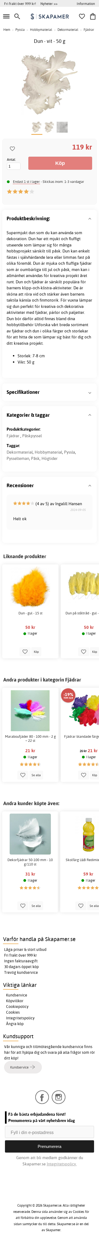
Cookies (13, 1012)
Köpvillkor (14, 1000)
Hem (6, 30)
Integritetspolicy (20, 1018)
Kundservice (16, 995)
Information (86, 3)
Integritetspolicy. (62, 1163)
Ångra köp (15, 1023)
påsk (56, 251)
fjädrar (86, 263)
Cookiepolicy (17, 1006)
